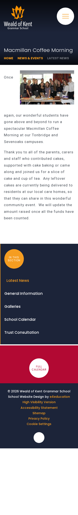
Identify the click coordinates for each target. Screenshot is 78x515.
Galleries (12, 306)
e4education (60, 397)
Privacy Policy (39, 418)
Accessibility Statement (39, 408)
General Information (23, 293)
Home (8, 58)
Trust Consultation (21, 332)
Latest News (58, 58)
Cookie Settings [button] (39, 424)
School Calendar (20, 319)
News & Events (30, 58)
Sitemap (39, 413)
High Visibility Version (39, 402)
